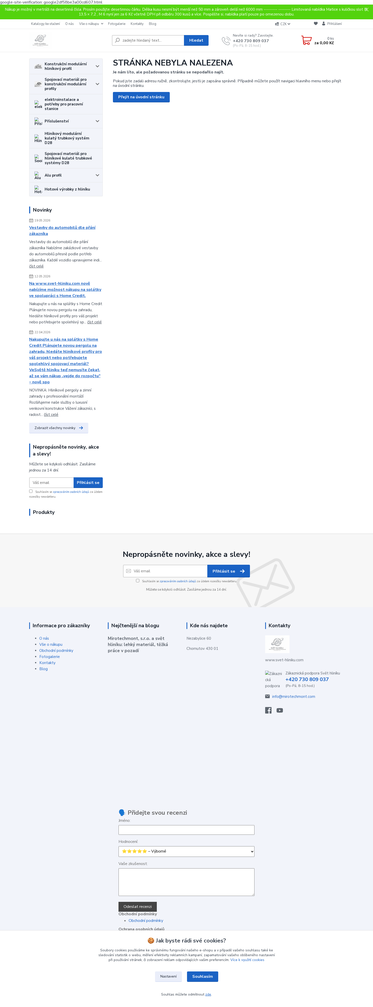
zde (208, 994)
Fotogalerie (116, 24)
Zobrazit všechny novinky (55, 428)
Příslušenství (57, 121)
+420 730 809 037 (251, 41)
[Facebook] (271, 711)
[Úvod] (68, 40)
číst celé (36, 266)
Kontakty (137, 24)
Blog (152, 24)
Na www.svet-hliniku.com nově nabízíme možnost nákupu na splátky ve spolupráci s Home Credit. (65, 289)
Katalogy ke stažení (45, 24)
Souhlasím (202, 976)
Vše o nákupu (89, 24)
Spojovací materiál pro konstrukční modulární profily (66, 84)
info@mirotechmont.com (293, 696)
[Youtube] (282, 711)
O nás (69, 24)
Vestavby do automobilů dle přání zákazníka (62, 231)
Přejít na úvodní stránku (141, 97)
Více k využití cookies (247, 959)
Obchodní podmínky (56, 650)
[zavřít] (367, 9)
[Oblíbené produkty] (316, 24)
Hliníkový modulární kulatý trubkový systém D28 (67, 138)
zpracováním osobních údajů (71, 492)
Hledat (196, 40)
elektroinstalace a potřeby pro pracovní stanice (64, 104)
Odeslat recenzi (138, 906)
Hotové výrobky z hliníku (67, 189)
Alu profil (53, 175)
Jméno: (124, 820)
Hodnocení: (128, 841)
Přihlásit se (88, 482)
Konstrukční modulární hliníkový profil (66, 66)
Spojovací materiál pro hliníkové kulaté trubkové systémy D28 (68, 158)
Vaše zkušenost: (133, 863)
